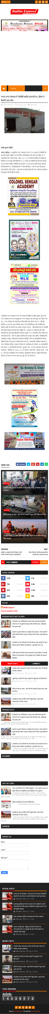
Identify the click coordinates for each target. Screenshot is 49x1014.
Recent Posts (13, 664)
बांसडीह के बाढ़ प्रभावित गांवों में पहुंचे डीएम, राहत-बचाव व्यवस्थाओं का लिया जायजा (24, 537)
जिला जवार (33, 105)
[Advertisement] (24, 59)
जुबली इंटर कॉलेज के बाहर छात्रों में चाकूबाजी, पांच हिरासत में (29, 678)
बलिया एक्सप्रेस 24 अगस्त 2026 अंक (23, 802)
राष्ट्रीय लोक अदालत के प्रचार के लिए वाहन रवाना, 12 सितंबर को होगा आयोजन (24, 488)
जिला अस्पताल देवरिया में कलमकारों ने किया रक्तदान (28, 916)
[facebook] (36, 2)
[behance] (46, 2)
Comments (36, 664)
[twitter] (39, 2)
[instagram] (43, 2)
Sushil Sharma (35, 1011)
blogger (44, 562)
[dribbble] (23, 1007)
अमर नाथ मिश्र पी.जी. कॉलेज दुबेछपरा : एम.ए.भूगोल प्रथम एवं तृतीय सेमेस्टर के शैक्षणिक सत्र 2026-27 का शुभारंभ (30, 789)
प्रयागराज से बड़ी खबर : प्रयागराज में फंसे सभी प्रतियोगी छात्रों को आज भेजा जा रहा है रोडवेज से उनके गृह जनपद (30, 894)
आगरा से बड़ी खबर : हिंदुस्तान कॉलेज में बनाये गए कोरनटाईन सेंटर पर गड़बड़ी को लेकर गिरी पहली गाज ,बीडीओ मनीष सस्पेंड (29, 929)
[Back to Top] (33, 1007)
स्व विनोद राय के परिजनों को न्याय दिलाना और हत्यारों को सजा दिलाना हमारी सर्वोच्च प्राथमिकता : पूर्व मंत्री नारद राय (29, 643)
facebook (35, 562)
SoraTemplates (18, 1011)
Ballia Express (9, 607)
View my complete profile (9, 610)
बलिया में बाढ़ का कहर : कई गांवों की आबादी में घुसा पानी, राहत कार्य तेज (25, 514)
